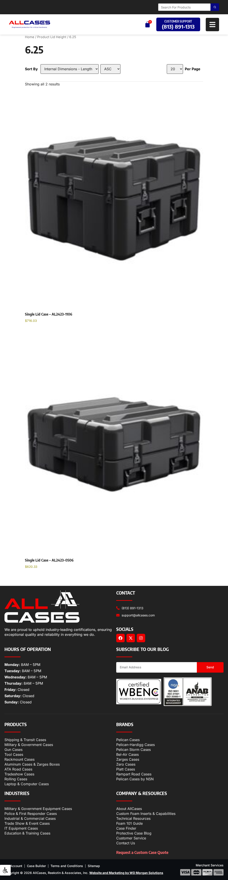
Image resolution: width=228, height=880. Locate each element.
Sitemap (94, 866)
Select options (40, 332)
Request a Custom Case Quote (142, 852)
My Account (13, 866)
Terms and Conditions (67, 866)
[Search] (215, 7)
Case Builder (36, 866)
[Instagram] (141, 638)
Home (29, 37)
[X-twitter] (130, 638)
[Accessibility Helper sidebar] (5, 870)
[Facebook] (120, 638)
